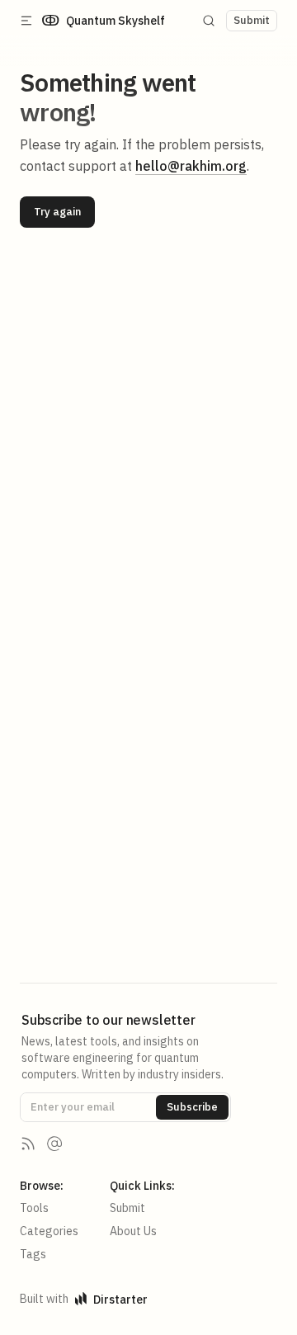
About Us (133, 1231)
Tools (34, 1208)
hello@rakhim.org (191, 166)
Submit (127, 1208)
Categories (49, 1231)
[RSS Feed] (28, 1143)
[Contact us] (54, 1143)
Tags (33, 1254)
